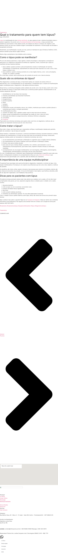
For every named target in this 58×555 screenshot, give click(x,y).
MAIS (2, 551)
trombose (5, 119)
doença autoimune (22, 40)
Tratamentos (3, 32)
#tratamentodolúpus (12, 206)
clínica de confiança (44, 155)
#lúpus (33, 206)
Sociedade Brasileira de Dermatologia (30, 42)
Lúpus (1, 40)
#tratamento (3, 206)
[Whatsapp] (2, 537)
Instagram (36, 199)
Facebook (30, 199)
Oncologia (3, 546)
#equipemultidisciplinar (24, 206)
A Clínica (3, 540)
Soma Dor (3, 549)
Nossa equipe (4, 543)
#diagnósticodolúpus (40, 206)
